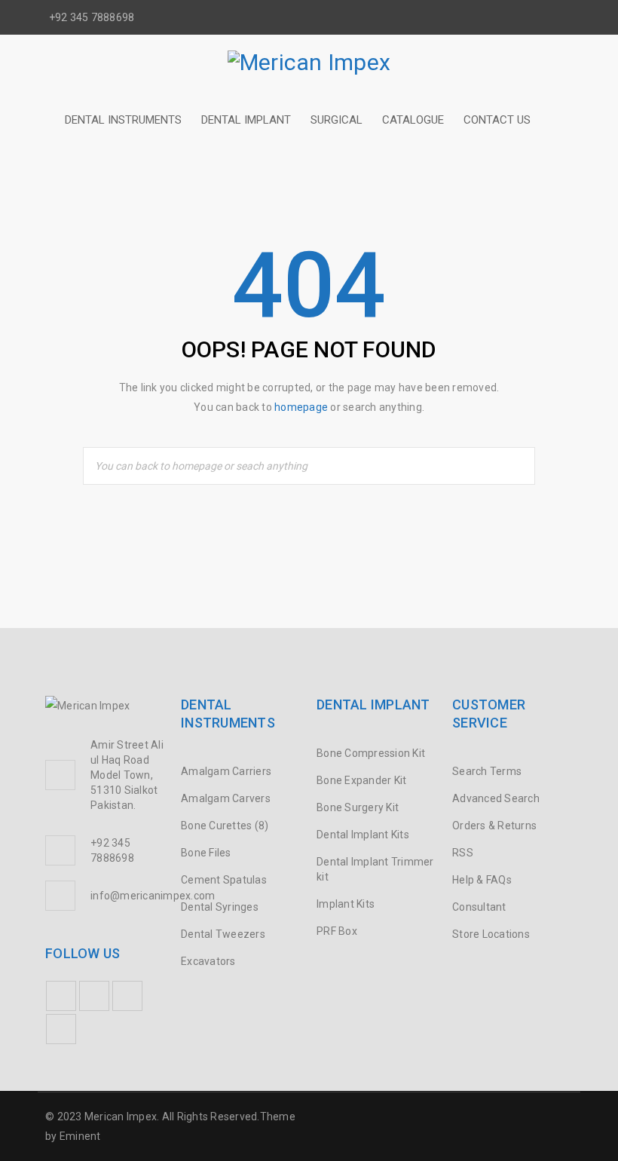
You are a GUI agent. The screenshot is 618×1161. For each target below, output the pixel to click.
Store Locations (491, 934)
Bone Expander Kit (361, 780)
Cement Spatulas (224, 880)
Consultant (479, 907)
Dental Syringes (220, 907)
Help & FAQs (482, 880)
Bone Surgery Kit (358, 807)
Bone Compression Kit (371, 753)
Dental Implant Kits (363, 835)
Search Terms (487, 771)
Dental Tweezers (223, 934)
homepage (301, 407)
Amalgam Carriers (226, 771)
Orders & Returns (494, 825)
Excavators (208, 961)
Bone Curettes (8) (224, 825)
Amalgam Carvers (226, 798)
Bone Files (206, 853)
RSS (462, 853)
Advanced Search (496, 798)
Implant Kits (346, 904)
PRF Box (337, 931)
